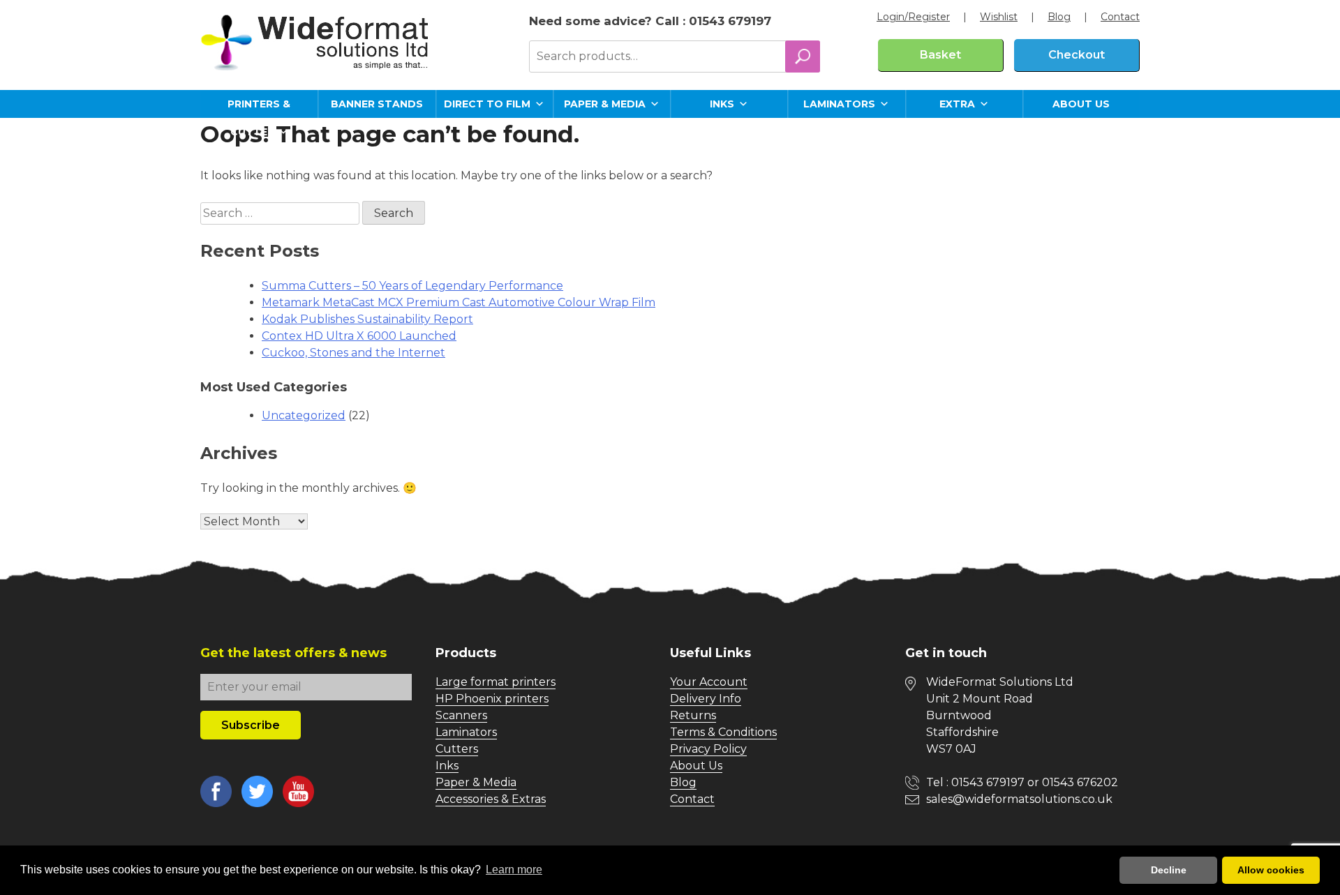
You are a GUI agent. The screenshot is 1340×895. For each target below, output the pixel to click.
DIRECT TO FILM (487, 104)
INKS (722, 104)
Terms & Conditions (723, 732)
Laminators (466, 732)
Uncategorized (303, 415)
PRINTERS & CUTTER (259, 108)
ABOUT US (1081, 104)
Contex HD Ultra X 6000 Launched (359, 336)
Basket (940, 54)
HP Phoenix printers (492, 698)
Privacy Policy (708, 748)
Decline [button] (1168, 869)
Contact (1120, 16)
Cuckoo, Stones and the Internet (353, 352)
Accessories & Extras (491, 799)
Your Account (708, 682)
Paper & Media (476, 782)
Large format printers (496, 682)
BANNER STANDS (377, 104)
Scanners (461, 715)
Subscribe (250, 725)
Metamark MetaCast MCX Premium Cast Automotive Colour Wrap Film (458, 302)
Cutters (457, 748)
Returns (693, 715)
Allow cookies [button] (1270, 869)
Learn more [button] (514, 869)
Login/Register (913, 16)
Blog (1059, 16)
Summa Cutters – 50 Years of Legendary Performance (412, 285)
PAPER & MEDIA (605, 104)
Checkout (1076, 54)
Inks (447, 765)
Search (802, 56)
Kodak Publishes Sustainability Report (367, 319)
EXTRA (957, 104)
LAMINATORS (839, 104)
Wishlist (999, 16)
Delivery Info (705, 698)
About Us (696, 765)
